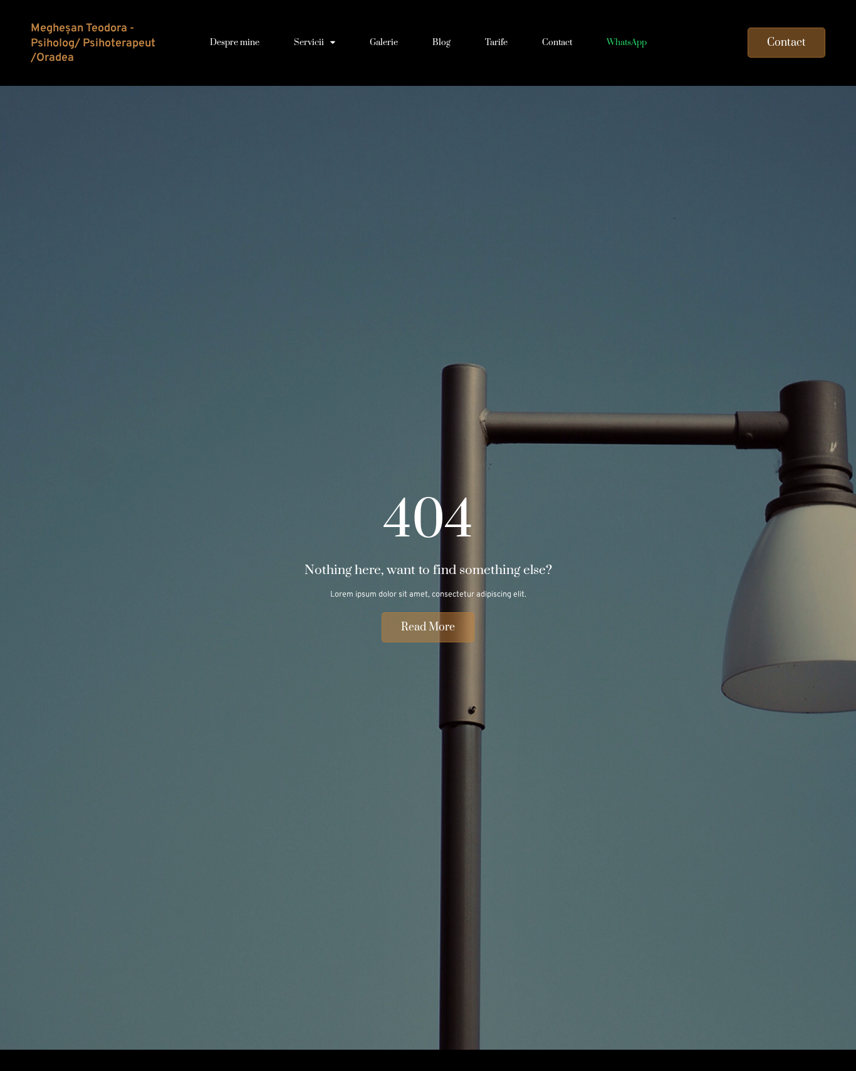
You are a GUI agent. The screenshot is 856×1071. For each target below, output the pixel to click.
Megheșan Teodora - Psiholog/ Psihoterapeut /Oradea (93, 43)
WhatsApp (627, 42)
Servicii (309, 42)
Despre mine (234, 42)
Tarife (496, 42)
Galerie (384, 42)
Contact (557, 42)
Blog (441, 42)
